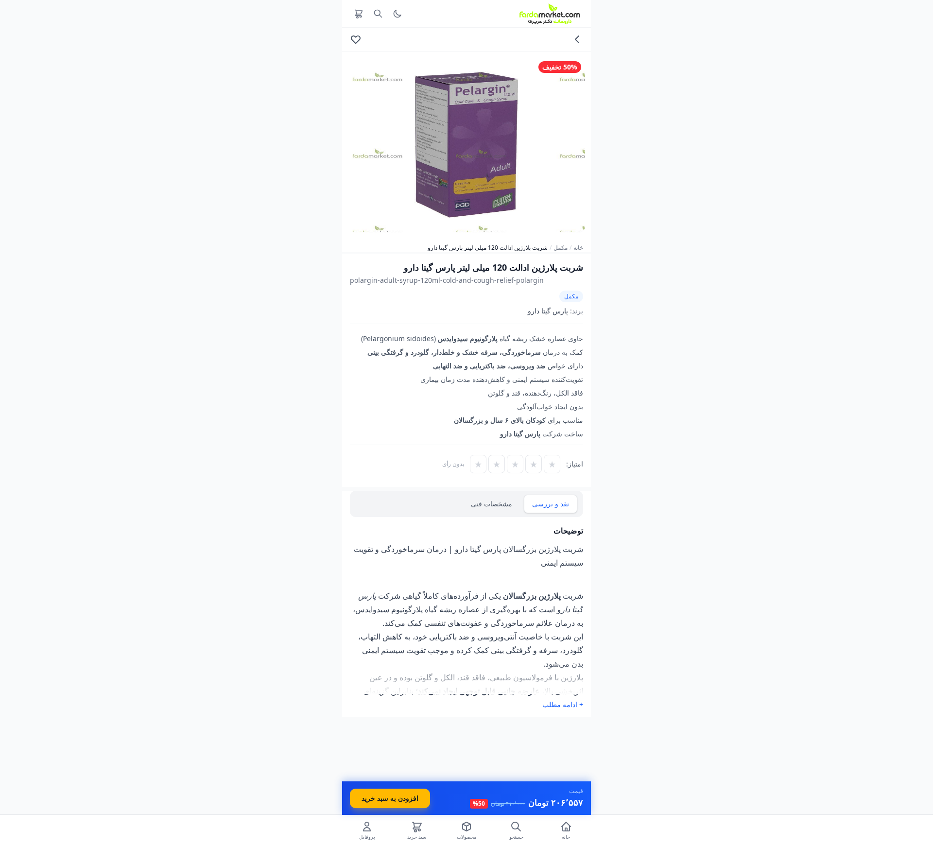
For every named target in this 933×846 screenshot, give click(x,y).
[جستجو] (378, 13)
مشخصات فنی (491, 503)
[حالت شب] (397, 13)
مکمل (560, 248)
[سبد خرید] (358, 13)
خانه (578, 248)
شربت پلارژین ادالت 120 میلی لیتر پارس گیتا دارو (488, 248)
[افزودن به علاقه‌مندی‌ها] (356, 39)
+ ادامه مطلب (562, 704)
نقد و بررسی (550, 503)
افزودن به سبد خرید (390, 798)
